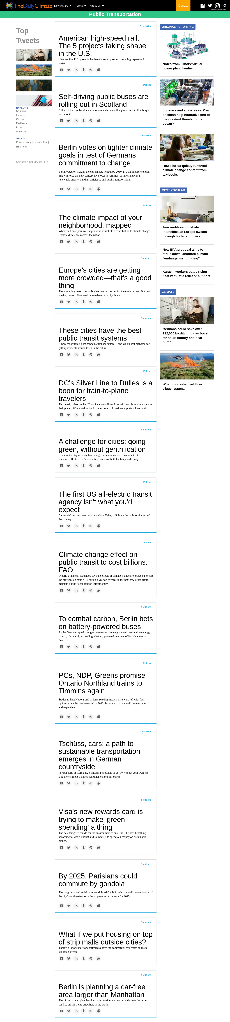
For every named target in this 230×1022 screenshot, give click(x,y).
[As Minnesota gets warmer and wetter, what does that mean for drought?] (34, 85)
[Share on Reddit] (98, 70)
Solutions (146, 258)
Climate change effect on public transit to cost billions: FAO (103, 562)
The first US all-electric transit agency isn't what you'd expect (105, 502)
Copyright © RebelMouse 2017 (32, 162)
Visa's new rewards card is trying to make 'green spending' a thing (101, 819)
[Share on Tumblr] (83, 70)
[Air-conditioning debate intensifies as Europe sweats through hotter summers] (187, 209)
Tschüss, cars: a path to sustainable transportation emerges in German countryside (99, 755)
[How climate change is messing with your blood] (34, 100)
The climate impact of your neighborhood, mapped (100, 221)
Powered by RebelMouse (218, 9)
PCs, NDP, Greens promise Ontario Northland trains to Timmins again (102, 683)
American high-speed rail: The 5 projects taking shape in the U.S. (102, 45)
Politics (147, 84)
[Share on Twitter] (69, 70)
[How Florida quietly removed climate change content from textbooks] (187, 147)
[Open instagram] (217, 6)
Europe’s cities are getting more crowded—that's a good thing (105, 277)
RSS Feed (21, 147)
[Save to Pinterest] (91, 70)
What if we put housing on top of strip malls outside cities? (106, 938)
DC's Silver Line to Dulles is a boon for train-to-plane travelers (105, 390)
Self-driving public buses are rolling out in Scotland (103, 100)
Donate (183, 6)
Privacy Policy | (24, 142)
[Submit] (225, 5)
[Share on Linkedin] (76, 70)
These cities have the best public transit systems (100, 334)
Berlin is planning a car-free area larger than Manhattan (102, 990)
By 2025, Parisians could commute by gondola (98, 880)
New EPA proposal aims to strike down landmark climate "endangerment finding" (185, 254)
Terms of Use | (41, 142)
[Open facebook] (202, 6)
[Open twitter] (210, 6)
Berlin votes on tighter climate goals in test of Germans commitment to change (105, 155)
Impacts (146, 542)
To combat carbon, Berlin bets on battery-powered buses (106, 622)
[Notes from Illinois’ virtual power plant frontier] (187, 45)
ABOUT (20, 138)
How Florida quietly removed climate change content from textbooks (185, 170)
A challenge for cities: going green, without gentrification (102, 445)
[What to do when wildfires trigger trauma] (34, 70)
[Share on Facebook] (61, 70)
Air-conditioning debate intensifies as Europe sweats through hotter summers (185, 232)
